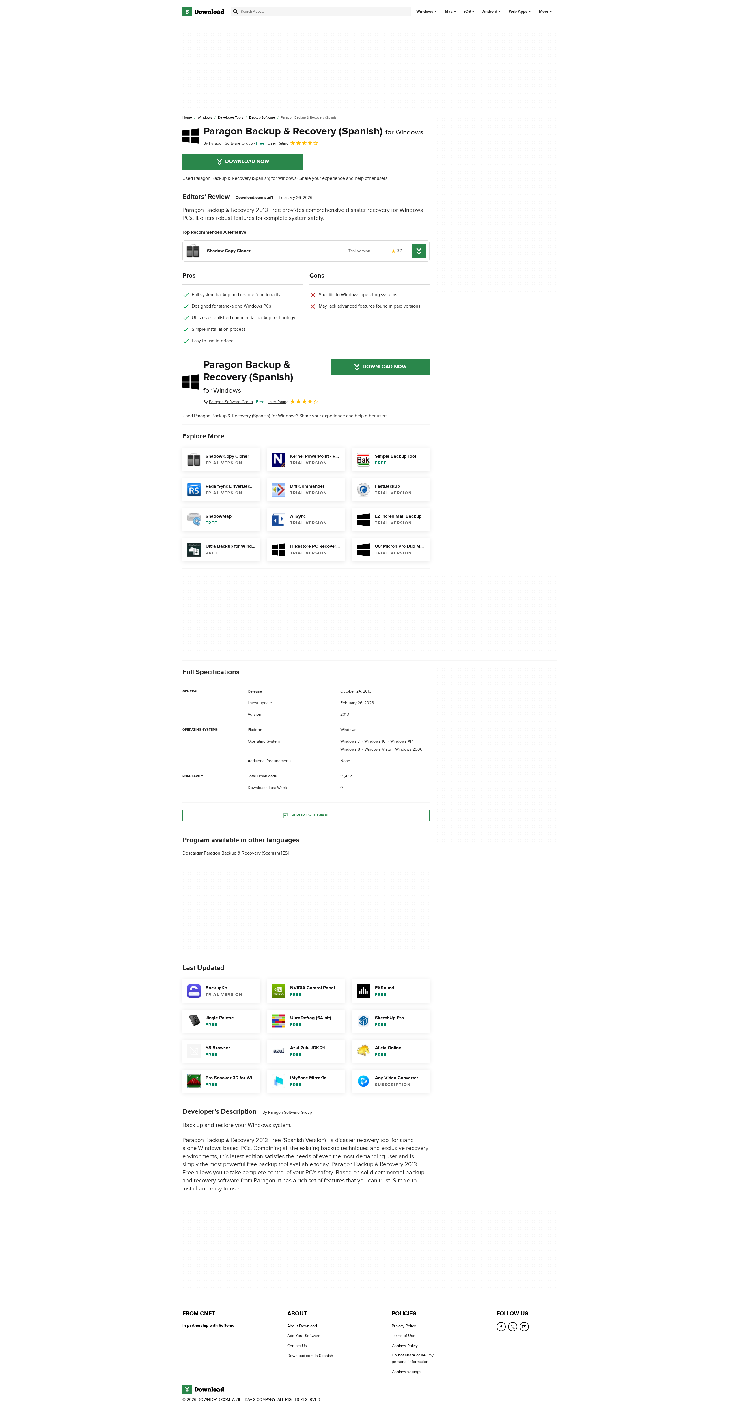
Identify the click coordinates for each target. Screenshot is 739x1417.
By (228, 143)
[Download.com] (203, 11)
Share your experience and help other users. (344, 178)
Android (489, 12)
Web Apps (518, 12)
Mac (449, 12)
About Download (302, 1325)
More (543, 11)
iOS (467, 12)
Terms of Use (403, 1336)
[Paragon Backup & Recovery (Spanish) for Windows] (190, 136)
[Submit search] (235, 11)
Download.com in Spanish (310, 1356)
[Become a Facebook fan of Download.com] (501, 1326)
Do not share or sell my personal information (413, 1358)
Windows (424, 12)
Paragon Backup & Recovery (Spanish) (313, 131)
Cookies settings (406, 1371)
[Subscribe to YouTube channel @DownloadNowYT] (524, 1326)
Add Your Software (303, 1336)
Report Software (311, 814)
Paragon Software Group (290, 1112)
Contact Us (297, 1345)
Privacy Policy (404, 1325)
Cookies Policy (405, 1345)
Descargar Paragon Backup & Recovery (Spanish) (231, 853)
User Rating (278, 143)
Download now (247, 161)
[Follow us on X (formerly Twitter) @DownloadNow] (512, 1326)
